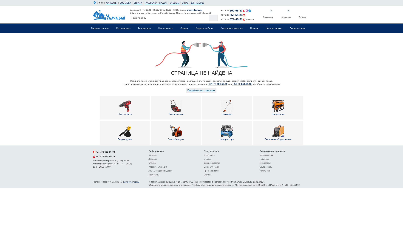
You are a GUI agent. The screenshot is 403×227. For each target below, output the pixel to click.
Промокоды (153, 175)
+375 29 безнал (237, 19)
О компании (209, 155)
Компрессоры (227, 139)
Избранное (286, 14)
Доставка (125, 3)
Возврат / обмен (211, 167)
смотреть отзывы (131, 182)
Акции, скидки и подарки (160, 171)
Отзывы (174, 3)
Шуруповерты (125, 114)
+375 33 (232, 15)
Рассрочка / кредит (156, 3)
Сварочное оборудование (278, 139)
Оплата (138, 3)
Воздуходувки (125, 139)
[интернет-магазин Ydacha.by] (109, 15)
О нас (185, 3)
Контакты (111, 3)
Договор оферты (212, 163)
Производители (211, 171)
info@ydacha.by (194, 10)
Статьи (207, 175)
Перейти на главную (201, 90)
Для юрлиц (197, 3)
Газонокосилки (176, 114)
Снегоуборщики (176, 139)
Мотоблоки (264, 171)
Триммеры (227, 114)
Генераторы (278, 114)
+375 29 (232, 10)
